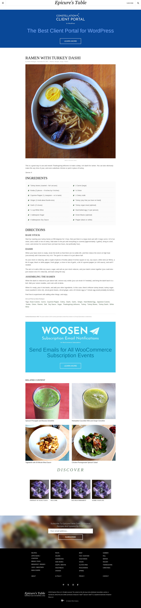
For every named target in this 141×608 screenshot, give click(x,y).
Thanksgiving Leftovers (71, 304)
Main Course (35, 570)
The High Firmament (78, 500)
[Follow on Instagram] (73, 585)
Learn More (70, 41)
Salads (57, 556)
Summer (105, 553)
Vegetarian (83, 559)
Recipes (57, 61)
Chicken (58, 570)
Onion (34, 304)
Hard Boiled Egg (89, 302)
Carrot (43, 302)
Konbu (28, 304)
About (33, 576)
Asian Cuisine (35, 302)
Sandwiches (59, 559)
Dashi (68, 302)
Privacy (82, 576)
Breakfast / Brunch (38, 564)
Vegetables (59, 568)
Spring (81, 570)
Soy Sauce (52, 304)
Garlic (74, 302)
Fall (104, 556)
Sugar (59, 304)
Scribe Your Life (98, 500)
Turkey (83, 304)
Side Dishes (59, 562)
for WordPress (70, 23)
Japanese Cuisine (103, 302)
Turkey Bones (92, 304)
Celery (62, 302)
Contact (106, 576)
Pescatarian (83, 568)
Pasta (57, 553)
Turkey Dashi (103, 304)
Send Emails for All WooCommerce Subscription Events (70, 352)
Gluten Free (83, 565)
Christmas (106, 568)
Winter (105, 559)
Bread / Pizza (35, 561)
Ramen (52, 61)
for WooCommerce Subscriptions (71, 342)
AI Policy (58, 576)
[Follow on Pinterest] (63, 585)
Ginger (80, 302)
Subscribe (130, 3)
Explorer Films (71, 600)
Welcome (54, 500)
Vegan (81, 562)
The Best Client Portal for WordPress (70, 31)
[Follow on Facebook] (77, 585)
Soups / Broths (64, 61)
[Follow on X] (68, 585)
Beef (80, 553)
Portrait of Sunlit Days (39, 500)
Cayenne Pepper (53, 302)
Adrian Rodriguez (32, 61)
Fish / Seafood (84, 556)
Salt (45, 304)
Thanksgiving (107, 565)
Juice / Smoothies (37, 567)
